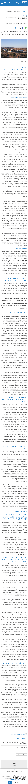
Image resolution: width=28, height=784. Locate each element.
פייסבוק (22, 28)
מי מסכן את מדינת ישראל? (21, 747)
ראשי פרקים (23, 61)
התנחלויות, (24, 734)
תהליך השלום (13, 734)
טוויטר (19, 28)
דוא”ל (16, 28)
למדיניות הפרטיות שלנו (14, 779)
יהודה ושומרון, (19, 734)
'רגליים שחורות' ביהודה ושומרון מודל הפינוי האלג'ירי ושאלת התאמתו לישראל (14, 743)
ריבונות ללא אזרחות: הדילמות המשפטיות (18, 751)
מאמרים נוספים (21, 754)
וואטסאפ (25, 28)
